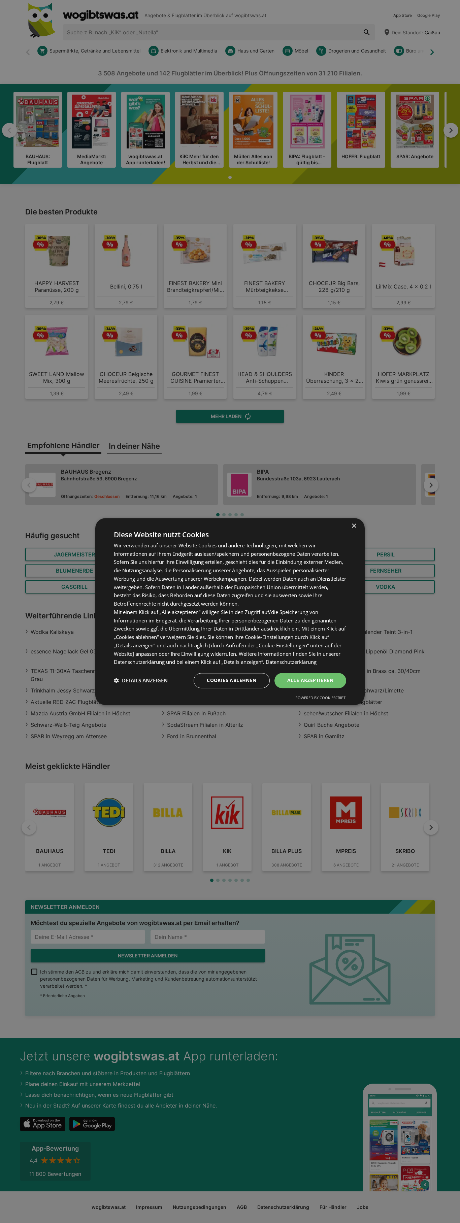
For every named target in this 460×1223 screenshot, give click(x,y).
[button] (141, 680)
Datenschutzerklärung (291, 662)
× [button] (353, 526)
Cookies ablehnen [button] (231, 680)
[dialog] (230, 611)
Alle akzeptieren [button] (310, 680)
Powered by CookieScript (320, 697)
